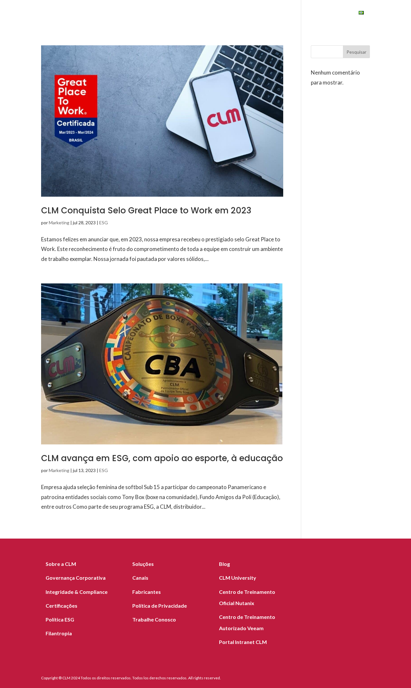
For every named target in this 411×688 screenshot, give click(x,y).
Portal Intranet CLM (243, 642)
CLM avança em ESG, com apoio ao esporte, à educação (162, 458)
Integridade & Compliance (77, 592)
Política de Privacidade (159, 606)
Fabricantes (164, 13)
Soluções (91, 13)
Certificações (61, 606)
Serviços (126, 13)
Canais (198, 13)
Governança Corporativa (76, 578)
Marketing (59, 222)
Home (62, 13)
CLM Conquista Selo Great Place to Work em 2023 (146, 210)
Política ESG (60, 619)
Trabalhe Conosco (154, 619)
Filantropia (59, 633)
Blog (223, 13)
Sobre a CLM (61, 564)
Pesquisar (356, 52)
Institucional (257, 13)
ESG (296, 13)
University (330, 13)
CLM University (237, 578)
